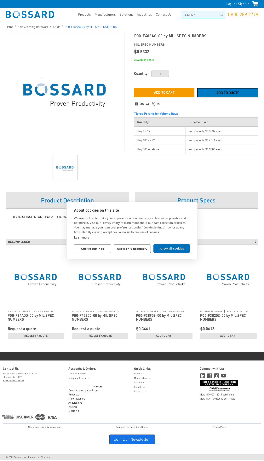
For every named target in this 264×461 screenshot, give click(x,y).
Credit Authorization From (83, 390)
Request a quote (36, 335)
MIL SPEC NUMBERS (19, 311)
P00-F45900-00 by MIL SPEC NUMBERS (95, 317)
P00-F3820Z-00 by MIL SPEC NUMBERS (223, 317)
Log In (230, 4)
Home (9, 26)
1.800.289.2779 (242, 14)
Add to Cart (164, 335)
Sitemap (45, 457)
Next (256, 241)
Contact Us (163, 14)
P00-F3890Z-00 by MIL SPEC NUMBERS (159, 317)
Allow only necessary (132, 249)
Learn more (81, 237)
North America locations (13, 380)
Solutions (126, 14)
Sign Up (243, 4)
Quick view (36, 305)
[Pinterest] (158, 104)
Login (71, 373)
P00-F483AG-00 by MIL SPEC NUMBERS (91, 26)
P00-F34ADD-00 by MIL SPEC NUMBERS (31, 317)
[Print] (147, 104)
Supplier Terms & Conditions (132, 426)
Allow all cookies (172, 248)
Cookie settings (92, 249)
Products (84, 14)
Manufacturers (105, 14)
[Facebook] (136, 104)
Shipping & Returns (78, 378)
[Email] (142, 104)
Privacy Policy (219, 426)
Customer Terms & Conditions (44, 426)
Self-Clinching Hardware (33, 26)
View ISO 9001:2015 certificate (217, 394)
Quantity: (141, 73)
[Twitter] (153, 104)
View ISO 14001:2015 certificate (217, 398)
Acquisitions (75, 402)
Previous (252, 241)
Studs (56, 26)
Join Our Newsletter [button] (132, 439)
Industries (144, 14)
